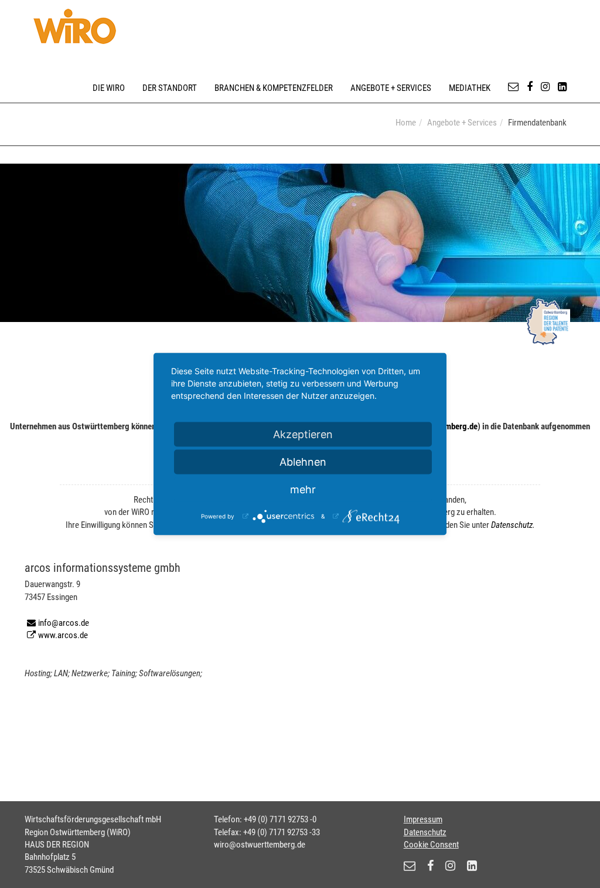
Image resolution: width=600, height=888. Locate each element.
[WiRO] (75, 26)
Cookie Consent (431, 844)
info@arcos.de (63, 623)
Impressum (423, 819)
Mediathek (469, 88)
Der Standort (169, 88)
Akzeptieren (303, 434)
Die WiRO (109, 88)
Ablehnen (302, 462)
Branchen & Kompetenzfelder (273, 88)
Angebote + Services (390, 88)
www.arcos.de (63, 635)
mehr (303, 489)
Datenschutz (512, 525)
